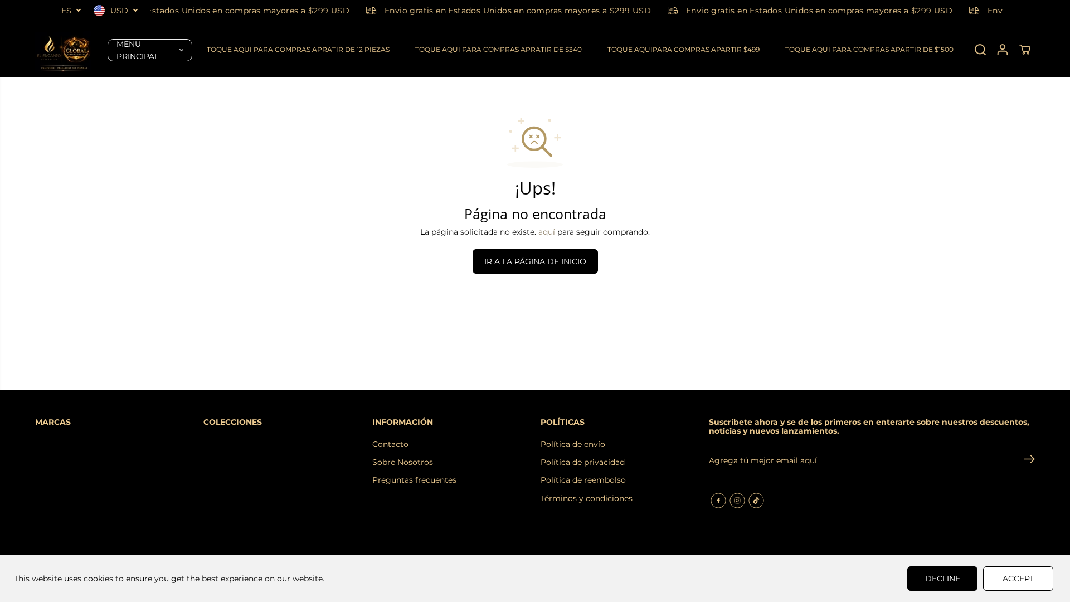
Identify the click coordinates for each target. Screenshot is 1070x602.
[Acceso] (1003, 50)
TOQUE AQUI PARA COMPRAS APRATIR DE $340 (498, 49)
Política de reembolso (583, 480)
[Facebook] (718, 500)
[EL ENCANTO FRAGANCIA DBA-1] (63, 49)
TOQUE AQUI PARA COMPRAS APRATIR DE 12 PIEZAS (298, 49)
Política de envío (573, 444)
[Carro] (1025, 50)
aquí (546, 232)
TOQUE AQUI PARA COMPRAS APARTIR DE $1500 (869, 49)
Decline (942, 579)
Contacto (390, 444)
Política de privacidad (583, 462)
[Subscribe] (1029, 460)
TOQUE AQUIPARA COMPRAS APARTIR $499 (683, 49)
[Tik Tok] (756, 500)
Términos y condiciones (587, 498)
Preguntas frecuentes (414, 480)
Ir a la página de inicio (535, 261)
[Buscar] (980, 50)
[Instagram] (737, 500)
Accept (1018, 579)
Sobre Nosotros (402, 462)
